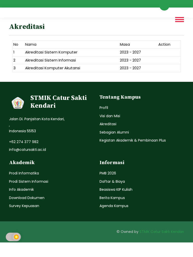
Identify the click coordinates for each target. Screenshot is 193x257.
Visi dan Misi (110, 115)
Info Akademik (21, 189)
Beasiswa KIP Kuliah (116, 189)
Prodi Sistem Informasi (28, 181)
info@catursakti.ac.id (27, 149)
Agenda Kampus (114, 205)
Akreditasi (108, 123)
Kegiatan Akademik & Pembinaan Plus (133, 140)
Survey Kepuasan (24, 205)
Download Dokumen (26, 197)
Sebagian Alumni (114, 132)
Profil (104, 107)
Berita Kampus (112, 197)
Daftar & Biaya (112, 181)
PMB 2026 (108, 173)
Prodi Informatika (24, 173)
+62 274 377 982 (23, 141)
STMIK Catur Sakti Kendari (161, 231)
